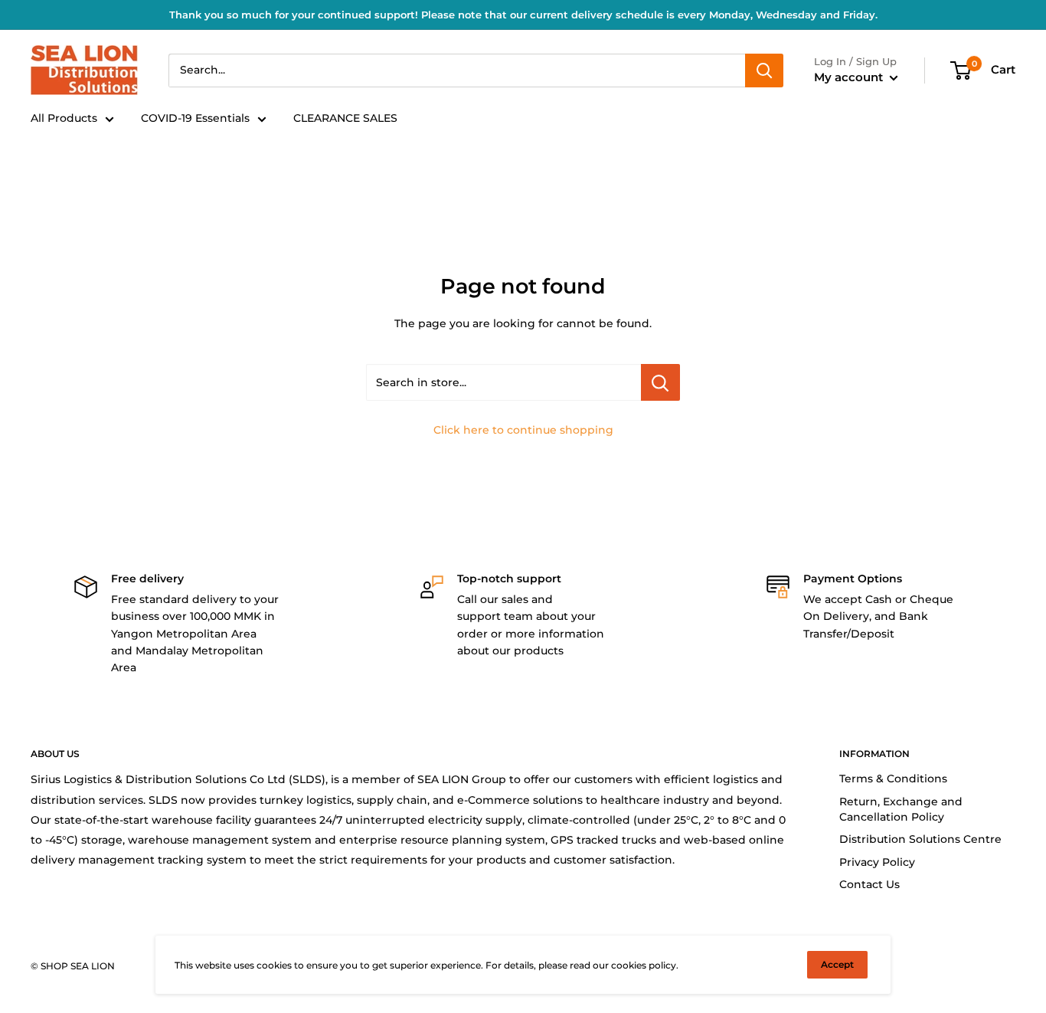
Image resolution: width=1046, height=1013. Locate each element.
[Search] (764, 70)
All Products (64, 118)
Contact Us (869, 884)
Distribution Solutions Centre (920, 839)
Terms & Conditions (893, 778)
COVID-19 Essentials (195, 118)
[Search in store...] (660, 382)
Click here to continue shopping (523, 430)
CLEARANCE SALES (345, 118)
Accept (837, 964)
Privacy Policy (877, 862)
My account (850, 77)
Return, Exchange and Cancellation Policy (901, 809)
